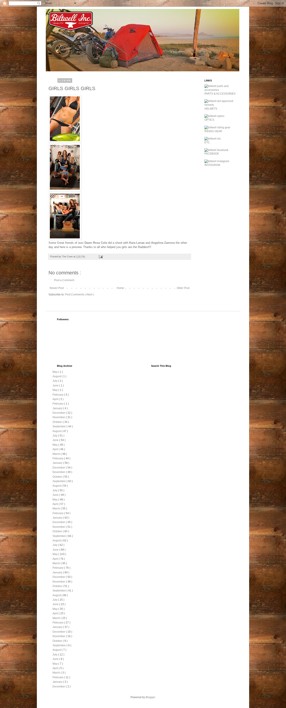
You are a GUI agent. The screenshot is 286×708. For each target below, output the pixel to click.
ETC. (207, 142)
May (55, 371)
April (56, 399)
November (59, 417)
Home (120, 288)
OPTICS (209, 119)
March (57, 454)
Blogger (150, 697)
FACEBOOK (211, 153)
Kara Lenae (137, 242)
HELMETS (210, 108)
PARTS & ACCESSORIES (220, 93)
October (58, 422)
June (56, 385)
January (58, 408)
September (60, 426)
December (59, 412)
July (55, 380)
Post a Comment (64, 280)
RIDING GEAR (213, 131)
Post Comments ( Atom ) (79, 294)
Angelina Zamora (163, 242)
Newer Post (57, 288)
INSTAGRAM (212, 165)
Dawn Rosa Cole (95, 242)
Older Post (183, 288)
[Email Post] (100, 256)
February (58, 394)
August (57, 376)
